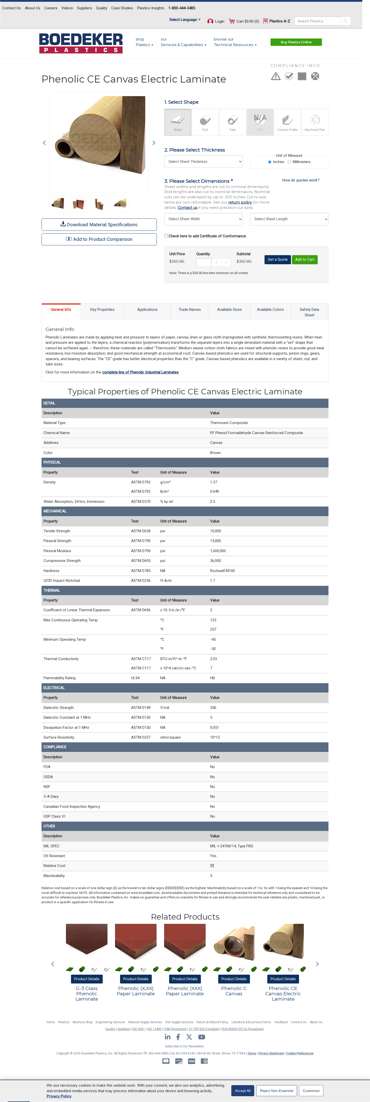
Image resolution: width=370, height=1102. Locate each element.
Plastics (63, 1022)
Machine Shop (82, 1022)
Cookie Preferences (300, 1053)
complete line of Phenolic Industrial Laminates (140, 372)
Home (51, 1022)
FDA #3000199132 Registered (243, 1029)
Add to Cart (304, 259)
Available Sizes (229, 309)
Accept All (242, 1091)
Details (86, 979)
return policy (240, 202)
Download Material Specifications (101, 224)
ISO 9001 (138, 1029)
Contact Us (11, 8)
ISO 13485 (154, 1029)
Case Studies (122, 8)
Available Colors (270, 309)
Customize (311, 1091)
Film (260, 130)
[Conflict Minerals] (315, 77)
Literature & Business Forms (251, 1022)
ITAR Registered (175, 1029)
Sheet (178, 130)
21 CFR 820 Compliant (204, 1029)
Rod (205, 130)
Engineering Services (110, 1022)
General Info (61, 309)
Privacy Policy (59, 1096)
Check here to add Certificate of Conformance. (208, 236)
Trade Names (190, 309)
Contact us (187, 207)
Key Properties (102, 309)
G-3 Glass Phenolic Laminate (87, 993)
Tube (232, 130)
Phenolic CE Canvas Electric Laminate (283, 993)
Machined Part (315, 130)
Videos (67, 8)
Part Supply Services (179, 1022)
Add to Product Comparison (102, 239)
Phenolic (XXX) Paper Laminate (185, 991)
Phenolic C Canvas (234, 991)
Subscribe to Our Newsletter (184, 1046)
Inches (278, 162)
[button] (45, 142)
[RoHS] (288, 77)
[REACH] (302, 77)
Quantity (203, 254)
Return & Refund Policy (212, 1022)
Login (219, 21)
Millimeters (302, 162)
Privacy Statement (271, 1053)
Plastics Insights (150, 8)
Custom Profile (287, 130)
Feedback (281, 1022)
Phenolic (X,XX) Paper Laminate (136, 991)
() (248, 21)
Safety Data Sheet (309, 312)
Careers (50, 8)
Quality (101, 8)
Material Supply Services (145, 1022)
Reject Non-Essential (276, 1091)
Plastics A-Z (279, 21)
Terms (251, 1053)
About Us (32, 8)
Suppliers (84, 8)
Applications (147, 309)
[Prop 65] (275, 77)
